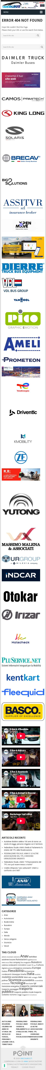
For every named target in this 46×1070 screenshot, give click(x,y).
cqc (35, 965)
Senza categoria (10, 939)
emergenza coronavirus (22, 968)
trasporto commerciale (31, 986)
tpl (35, 983)
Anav (6, 915)
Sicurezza (7, 942)
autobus (33, 956)
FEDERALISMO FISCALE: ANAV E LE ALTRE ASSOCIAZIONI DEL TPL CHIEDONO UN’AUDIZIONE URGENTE (21, 856)
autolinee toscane (8, 960)
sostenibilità (28, 980)
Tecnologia (17, 983)
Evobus (4, 971)
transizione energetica (10, 986)
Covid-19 (29, 965)
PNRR (40, 977)
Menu (5, 12)
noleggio (35, 977)
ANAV (26, 1061)
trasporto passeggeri (10, 989)
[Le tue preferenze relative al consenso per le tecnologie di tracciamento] (4, 1065)
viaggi (19, 995)
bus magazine (26, 962)
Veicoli (6, 946)
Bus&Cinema (9, 922)
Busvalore (8, 925)
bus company (15, 962)
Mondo (7, 936)
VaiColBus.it (26, 1058)
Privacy (14, 1067)
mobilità (37, 974)
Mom (26, 977)
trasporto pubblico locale (23, 992)
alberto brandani (7, 957)
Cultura (39, 965)
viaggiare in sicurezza (29, 995)
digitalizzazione (7, 968)
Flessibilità (16, 971)
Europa (7, 929)
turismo (13, 995)
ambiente (17, 957)
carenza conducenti (9, 965)
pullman (5, 980)
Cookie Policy (28, 1067)
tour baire (29, 984)
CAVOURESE (21, 965)
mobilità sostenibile (12, 977)
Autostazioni (9, 918)
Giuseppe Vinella (19, 974)
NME (29, 977)
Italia (6, 932)
